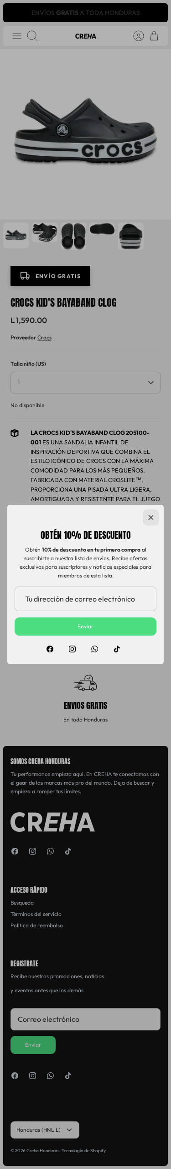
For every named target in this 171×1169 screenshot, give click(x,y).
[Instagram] (72, 649)
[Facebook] (50, 649)
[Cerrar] (151, 517)
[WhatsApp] (95, 649)
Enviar (85, 626)
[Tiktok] (117, 649)
